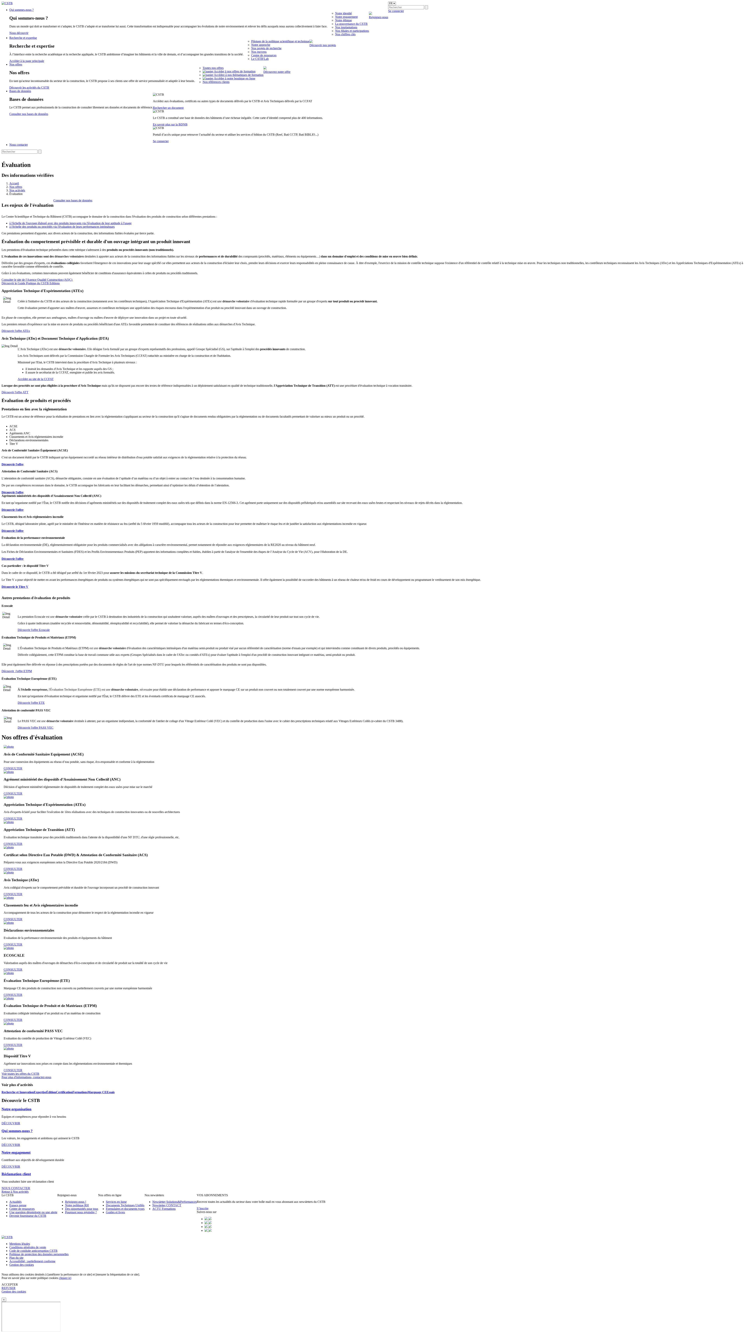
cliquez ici (65, 1278)
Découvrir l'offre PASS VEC (35, 727)
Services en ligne (116, 1201)
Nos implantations (346, 27)
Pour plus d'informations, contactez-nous (26, 1077)
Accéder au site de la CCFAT (36, 379)
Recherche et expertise (23, 37)
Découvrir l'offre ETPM (17, 671)
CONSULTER (13, 768)
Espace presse (17, 1205)
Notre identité (343, 13)
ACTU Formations (164, 1208)
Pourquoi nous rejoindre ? (81, 1212)
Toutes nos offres (213, 68)
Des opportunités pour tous (81, 1208)
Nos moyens (259, 51)
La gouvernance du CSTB (351, 23)
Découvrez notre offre (276, 71)
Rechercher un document (168, 107)
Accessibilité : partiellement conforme (32, 1261)
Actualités (15, 1201)
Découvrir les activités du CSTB (29, 87)
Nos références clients (216, 82)
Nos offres (15, 64)
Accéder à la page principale (26, 61)
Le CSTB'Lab (260, 58)
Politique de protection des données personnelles (39, 1254)
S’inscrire (202, 1208)
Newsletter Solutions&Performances (174, 1201)
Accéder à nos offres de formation (234, 71)
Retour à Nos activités (15, 1191)
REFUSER (9, 1288)
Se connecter (161, 141)
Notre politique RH (77, 1205)
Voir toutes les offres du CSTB (20, 1073)
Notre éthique (343, 20)
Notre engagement (346, 16)
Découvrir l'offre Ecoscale (34, 630)
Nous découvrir (18, 33)
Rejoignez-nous (378, 17)
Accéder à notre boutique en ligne (234, 78)
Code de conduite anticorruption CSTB (33, 1250)
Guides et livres (115, 1212)
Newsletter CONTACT (166, 1205)
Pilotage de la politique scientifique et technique (280, 41)
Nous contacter (18, 144)
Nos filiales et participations (352, 30)
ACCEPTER (10, 1284)
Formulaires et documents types (125, 1208)
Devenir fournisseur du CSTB (27, 1215)
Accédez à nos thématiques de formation (238, 75)
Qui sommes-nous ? (21, 9)
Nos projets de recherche (266, 48)
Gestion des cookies (21, 1264)
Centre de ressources (263, 55)
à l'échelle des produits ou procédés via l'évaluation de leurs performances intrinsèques (62, 226)
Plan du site (16, 1257)
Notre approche (260, 44)
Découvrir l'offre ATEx (16, 330)
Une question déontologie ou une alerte (33, 1212)
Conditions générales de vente (27, 1247)
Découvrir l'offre (13, 509)
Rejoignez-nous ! (75, 1201)
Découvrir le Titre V (15, 586)
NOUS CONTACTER (16, 1188)
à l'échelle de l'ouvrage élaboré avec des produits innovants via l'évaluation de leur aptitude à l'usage (70, 223)
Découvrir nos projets (322, 45)
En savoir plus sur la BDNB (170, 124)
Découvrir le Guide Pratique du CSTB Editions (31, 283)
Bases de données (20, 91)
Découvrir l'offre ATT (15, 392)
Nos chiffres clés (345, 34)
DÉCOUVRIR (11, 1123)
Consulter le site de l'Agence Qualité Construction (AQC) (37, 279)
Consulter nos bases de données (28, 114)
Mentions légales (19, 1243)
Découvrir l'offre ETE (31, 702)
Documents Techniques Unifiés (125, 1205)
